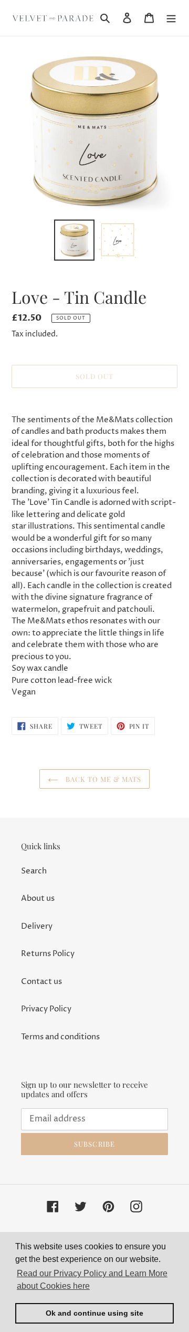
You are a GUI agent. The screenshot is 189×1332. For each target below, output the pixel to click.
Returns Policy (48, 953)
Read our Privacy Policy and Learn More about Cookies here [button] (92, 1279)
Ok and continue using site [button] (94, 1313)
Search (34, 871)
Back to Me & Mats (103, 778)
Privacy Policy (46, 1009)
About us (38, 898)
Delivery (36, 926)
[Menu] (171, 18)
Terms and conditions (60, 1036)
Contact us (41, 981)
